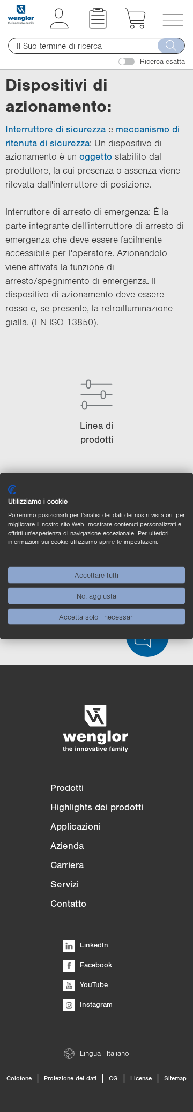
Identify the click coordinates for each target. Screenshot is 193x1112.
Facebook (95, 964)
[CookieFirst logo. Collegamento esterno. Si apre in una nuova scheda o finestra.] (12, 489)
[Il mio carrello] (135, 26)
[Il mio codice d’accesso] (59, 26)
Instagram (95, 1004)
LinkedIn (93, 945)
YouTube (93, 984)
